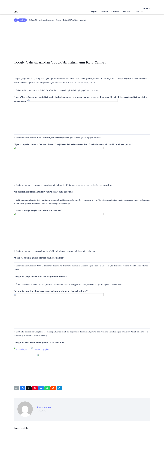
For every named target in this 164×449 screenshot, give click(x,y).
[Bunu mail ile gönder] (16, 388)
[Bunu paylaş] (22, 388)
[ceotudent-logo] (16, 11)
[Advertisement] (82, 40)
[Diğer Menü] (142, 11)
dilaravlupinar (44, 407)
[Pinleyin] (35, 388)
